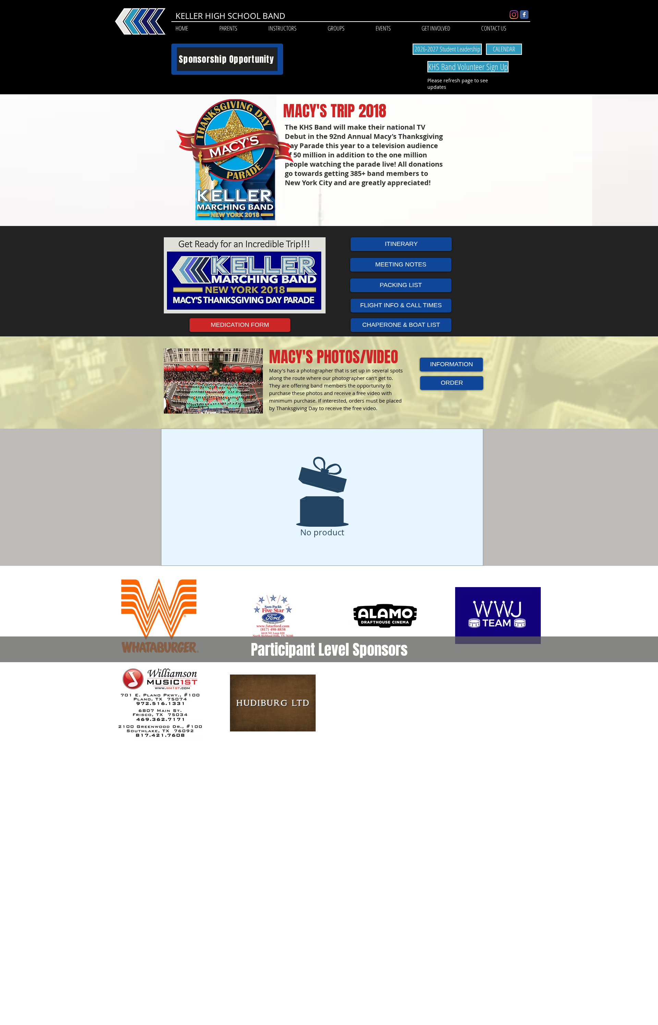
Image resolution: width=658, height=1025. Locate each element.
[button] (228, 28)
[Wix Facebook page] (524, 14)
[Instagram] (514, 14)
